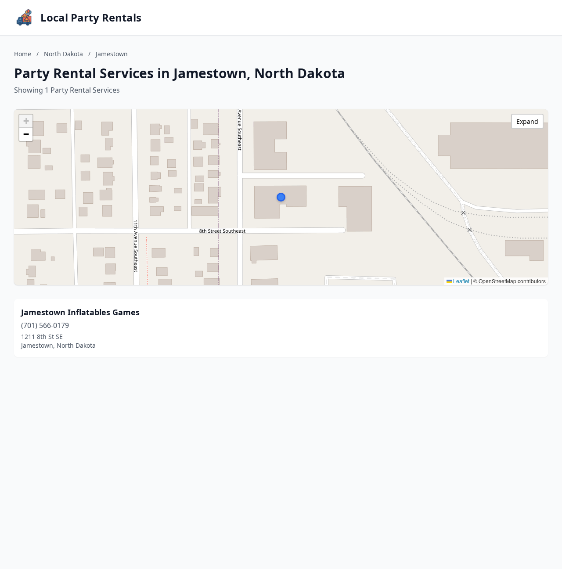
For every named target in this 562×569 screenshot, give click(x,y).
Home (22, 54)
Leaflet (460, 280)
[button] (281, 197)
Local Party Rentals (90, 18)
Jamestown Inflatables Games (80, 312)
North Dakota (63, 54)
